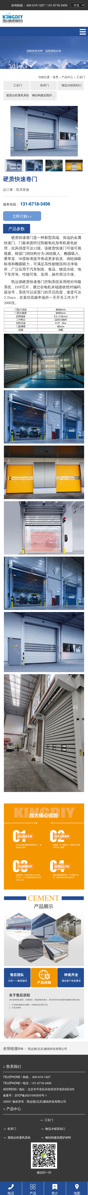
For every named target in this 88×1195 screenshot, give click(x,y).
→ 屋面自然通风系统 (16, 1137)
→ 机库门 (9, 1128)
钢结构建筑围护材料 (45, 95)
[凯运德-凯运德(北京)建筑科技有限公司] (13, 18)
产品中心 (67, 77)
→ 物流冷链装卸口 (53, 1128)
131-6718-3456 (35, 203)
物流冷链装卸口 (72, 85)
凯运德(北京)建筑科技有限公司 (47, 1049)
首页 (55, 77)
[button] (78, 131)
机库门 (44, 85)
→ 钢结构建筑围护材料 (56, 1137)
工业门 (80, 77)
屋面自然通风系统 (17, 95)
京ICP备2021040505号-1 (31, 1095)
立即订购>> (22, 216)
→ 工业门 (46, 1120)
